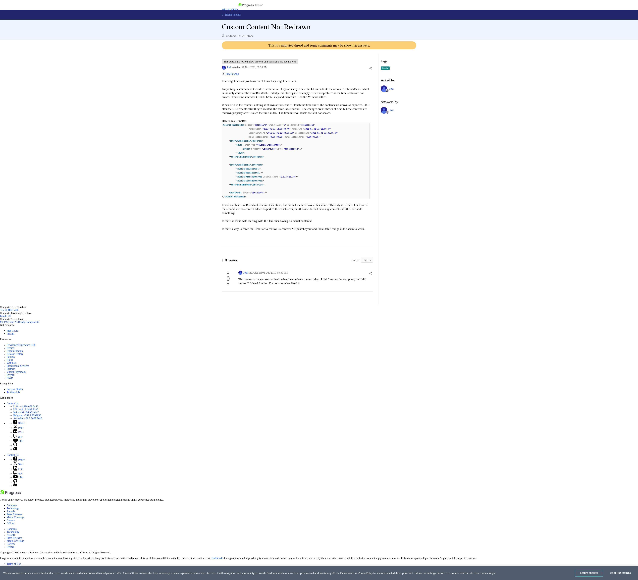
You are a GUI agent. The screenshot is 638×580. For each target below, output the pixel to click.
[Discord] (15, 449)
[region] (319, 573)
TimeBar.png (232, 74)
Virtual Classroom (16, 371)
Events (10, 374)
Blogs (10, 359)
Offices (10, 523)
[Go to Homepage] (250, 9)
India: (26, 412)
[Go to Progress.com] (11, 494)
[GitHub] (15, 445)
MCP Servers (7, 322)
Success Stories (15, 389)
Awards (11, 511)
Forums (11, 356)
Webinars (11, 362)
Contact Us (12, 403)
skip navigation (230, 9)
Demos (10, 348)
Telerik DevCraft (9, 310)
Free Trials (12, 330)
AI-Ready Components (26, 322)
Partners (11, 368)
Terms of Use (14, 563)
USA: (25, 406)
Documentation (15, 350)
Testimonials (13, 392)
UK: (25, 409)
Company (12, 505)
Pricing (10, 333)
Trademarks (217, 558)
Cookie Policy (365, 573)
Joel (229, 67)
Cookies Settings (620, 573)
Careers (11, 520)
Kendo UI (5, 316)
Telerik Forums (232, 14)
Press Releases (14, 514)
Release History (15, 353)
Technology (13, 508)
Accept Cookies (589, 573)
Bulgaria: (27, 415)
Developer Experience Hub (21, 345)
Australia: (27, 418)
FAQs (10, 377)
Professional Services (18, 365)
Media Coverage (15, 517)
